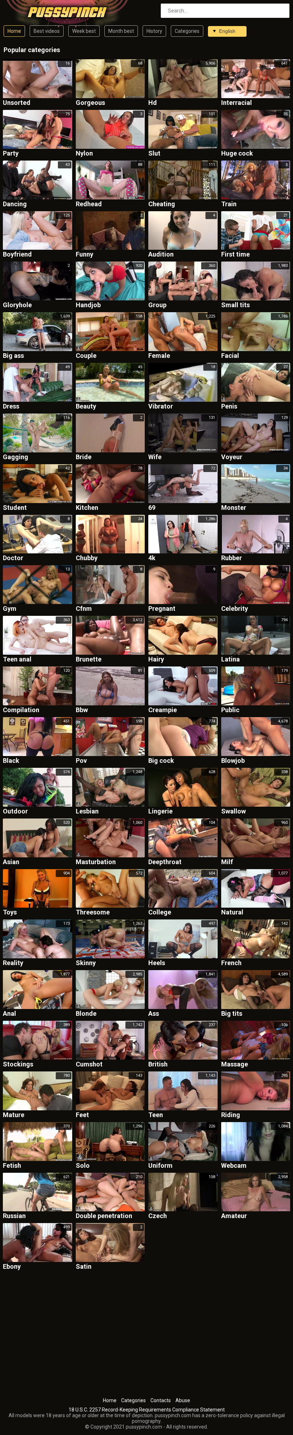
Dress (11, 406)
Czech (157, 1216)
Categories (187, 31)
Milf (227, 862)
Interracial (236, 103)
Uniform (160, 1165)
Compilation (21, 710)
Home (14, 31)
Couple (86, 356)
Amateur (234, 1216)
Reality (13, 963)
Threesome (93, 912)
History (154, 31)
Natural (232, 912)
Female (159, 356)
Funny (84, 254)
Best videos (47, 31)
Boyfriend (17, 254)
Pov (81, 760)
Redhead (89, 204)
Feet (82, 1115)
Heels (156, 963)
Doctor (13, 558)
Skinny (86, 963)
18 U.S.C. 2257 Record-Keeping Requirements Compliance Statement (147, 1410)
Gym (9, 608)
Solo (83, 1165)
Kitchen (87, 507)
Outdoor (15, 811)
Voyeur (231, 457)
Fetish (12, 1165)
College (159, 912)
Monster (233, 507)
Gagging (15, 457)
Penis (229, 406)
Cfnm (84, 608)
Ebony (12, 1266)
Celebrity (234, 608)
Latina (230, 659)
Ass (153, 1013)
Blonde (86, 1013)
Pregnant (161, 608)
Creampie (162, 710)
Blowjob (233, 760)
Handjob (88, 305)
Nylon (84, 153)
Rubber (231, 558)
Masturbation (96, 862)
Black (11, 760)
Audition (161, 254)
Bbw (82, 710)
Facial (230, 356)
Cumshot (89, 1064)
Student (15, 507)
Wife (155, 457)
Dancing (15, 204)
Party (11, 153)
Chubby (87, 558)
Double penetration (104, 1216)
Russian (14, 1216)
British (158, 1064)
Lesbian (87, 811)
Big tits (231, 1013)
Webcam (234, 1165)
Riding (230, 1115)
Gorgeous (90, 103)
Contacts (160, 1400)
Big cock (161, 760)
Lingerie (160, 811)
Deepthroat (165, 862)
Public (230, 710)
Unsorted (16, 103)
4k (151, 558)
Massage (234, 1064)
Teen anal (17, 659)
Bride (83, 457)
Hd (152, 103)
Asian (11, 862)
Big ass (13, 356)
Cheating (161, 204)
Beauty (86, 406)
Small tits (235, 305)
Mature (13, 1115)
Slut (154, 153)
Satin (83, 1266)
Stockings (18, 1064)
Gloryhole (17, 305)
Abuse (182, 1400)
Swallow (233, 811)
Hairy (156, 659)
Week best (84, 31)
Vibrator (160, 406)
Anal (9, 1013)
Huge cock (237, 153)
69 (151, 507)
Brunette (88, 659)
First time (235, 254)
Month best (121, 31)
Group (157, 305)
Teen (155, 1115)
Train (229, 204)
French (231, 963)
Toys (10, 912)
